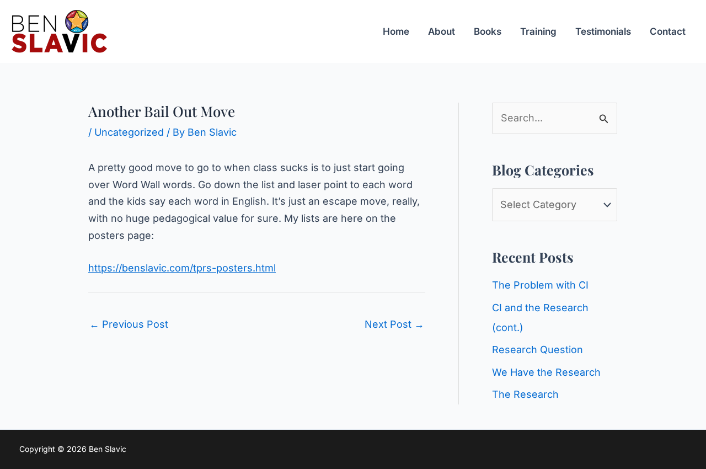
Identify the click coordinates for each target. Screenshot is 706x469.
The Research (525, 394)
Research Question (537, 349)
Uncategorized (129, 132)
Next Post (394, 324)
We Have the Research (546, 372)
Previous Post (128, 324)
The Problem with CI (540, 285)
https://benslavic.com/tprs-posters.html (182, 268)
